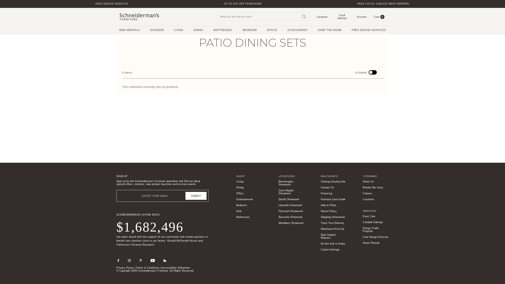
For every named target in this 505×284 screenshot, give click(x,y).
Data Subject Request (328, 236)
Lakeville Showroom (290, 205)
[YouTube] (152, 260)
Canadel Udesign (373, 222)
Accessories (297, 30)
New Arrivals (129, 30)
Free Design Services (111, 3)
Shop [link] (240, 176)
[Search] (304, 16)
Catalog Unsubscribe (333, 181)
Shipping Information (333, 217)
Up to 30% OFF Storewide (243, 3)
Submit (196, 195)
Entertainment (244, 199)
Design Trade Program (371, 230)
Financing (326, 193)
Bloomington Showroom (286, 183)
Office (272, 30)
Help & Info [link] (329, 176)
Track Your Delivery (332, 222)
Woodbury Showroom (291, 222)
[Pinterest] (140, 260)
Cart (378, 16)
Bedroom (250, 30)
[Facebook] (118, 260)
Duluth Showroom (289, 199)
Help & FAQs (328, 205)
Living (178, 30)
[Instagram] (129, 260)
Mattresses (222, 30)
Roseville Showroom (291, 217)
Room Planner (371, 242)
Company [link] (370, 176)
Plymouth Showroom (291, 211)
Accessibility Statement (176, 267)
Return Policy (329, 211)
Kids (239, 211)
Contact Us (327, 187)
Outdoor (157, 30)
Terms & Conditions (147, 267)
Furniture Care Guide (333, 199)
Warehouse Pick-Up (332, 228)
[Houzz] (165, 260)
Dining (198, 30)
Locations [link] (287, 176)
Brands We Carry (373, 187)
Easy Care (369, 216)
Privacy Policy (125, 267)
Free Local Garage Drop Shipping (383, 3)
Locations (368, 199)
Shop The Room (329, 30)
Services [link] (369, 210)
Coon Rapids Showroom (286, 192)
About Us (368, 181)
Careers (367, 193)
